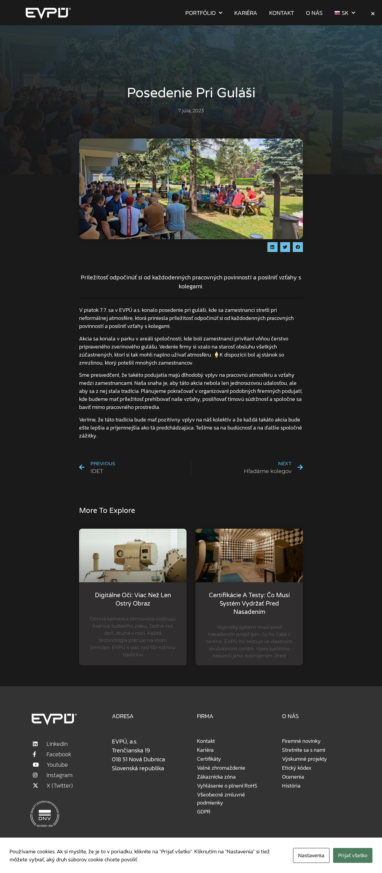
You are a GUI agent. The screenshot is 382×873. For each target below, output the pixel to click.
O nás (314, 12)
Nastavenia (311, 855)
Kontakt (281, 12)
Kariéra (245, 12)
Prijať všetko (352, 855)
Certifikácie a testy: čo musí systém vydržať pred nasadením (249, 604)
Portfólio (200, 12)
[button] (272, 247)
